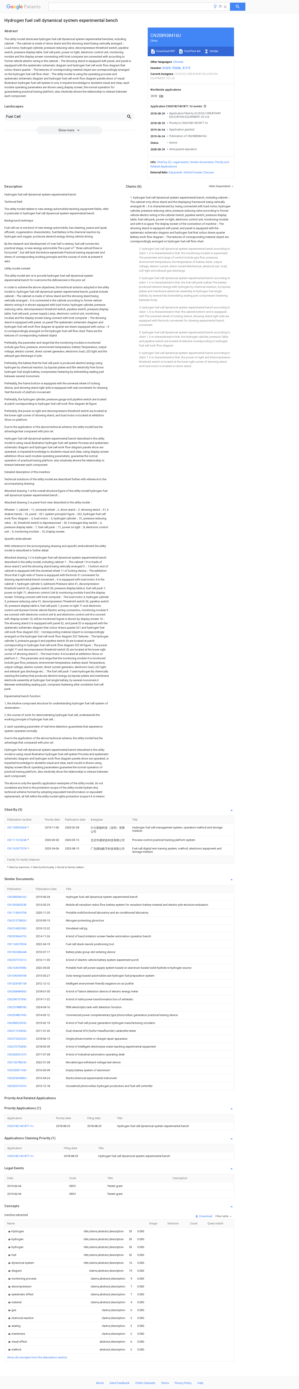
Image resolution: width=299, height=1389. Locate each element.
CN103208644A (17, 952)
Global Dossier (192, 172)
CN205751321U (17, 960)
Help (200, 1383)
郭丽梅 (176, 68)
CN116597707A (17, 848)
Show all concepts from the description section (37, 1357)
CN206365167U (17, 1054)
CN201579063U (17, 920)
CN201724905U (17, 1030)
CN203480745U (17, 1015)
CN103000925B (16, 904)
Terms (165, 1383)
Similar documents (202, 162)
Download (205, 1216)
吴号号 (186, 68)
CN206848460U (17, 991)
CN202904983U (17, 1078)
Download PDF (165, 51)
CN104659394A (17, 975)
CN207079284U (17, 1046)
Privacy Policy (183, 1383)
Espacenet (175, 172)
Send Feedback (120, 1383)
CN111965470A (17, 912)
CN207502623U (17, 1038)
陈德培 (166, 68)
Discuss (209, 172)
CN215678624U (17, 1062)
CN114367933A (17, 944)
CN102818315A (17, 983)
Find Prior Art (192, 51)
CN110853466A (17, 827)
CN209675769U (17, 999)
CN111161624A (17, 840)
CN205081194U (17, 1070)
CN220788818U (17, 1007)
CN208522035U (17, 1023)
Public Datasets (145, 1383)
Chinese (178, 61)
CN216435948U (17, 967)
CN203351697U (17, 1086)
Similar (213, 51)
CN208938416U (17, 896)
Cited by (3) (164, 162)
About (100, 1383)
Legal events (181, 162)
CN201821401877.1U (20, 1126)
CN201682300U (17, 928)
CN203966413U (17, 936)
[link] (15, 1231)
